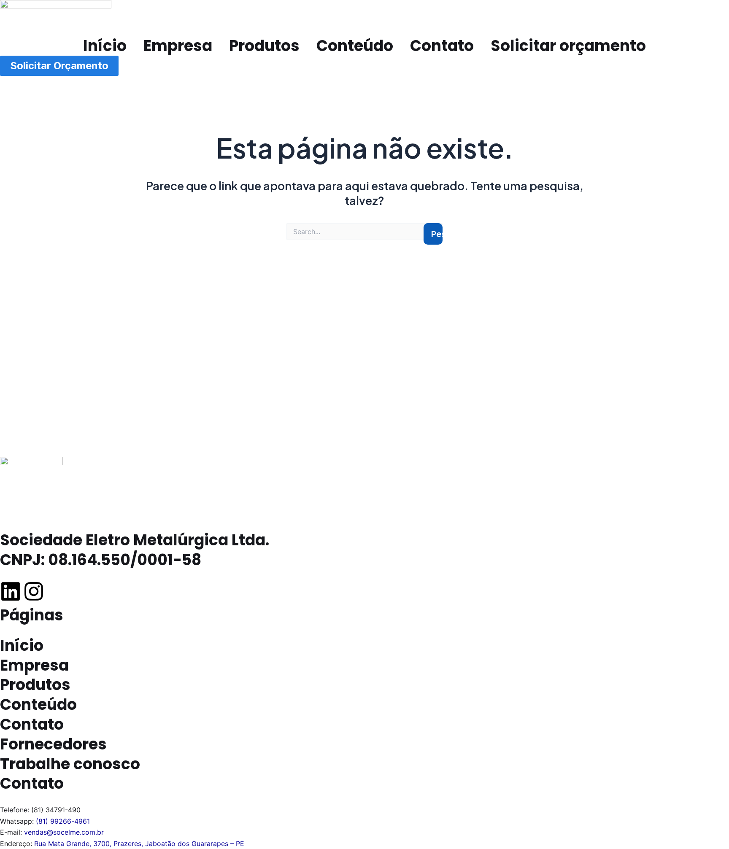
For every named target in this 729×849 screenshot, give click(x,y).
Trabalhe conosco (70, 764)
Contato (442, 46)
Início (105, 46)
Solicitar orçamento (568, 46)
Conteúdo (354, 46)
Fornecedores (53, 744)
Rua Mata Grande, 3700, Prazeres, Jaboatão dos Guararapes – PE (139, 843)
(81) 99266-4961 (63, 821)
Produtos (264, 46)
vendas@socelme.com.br (64, 832)
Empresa (177, 46)
